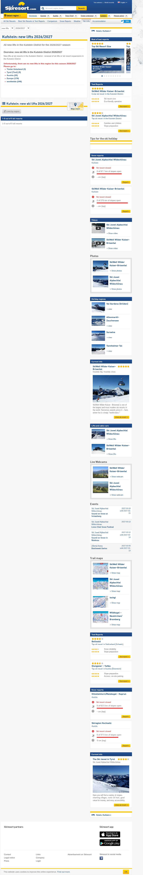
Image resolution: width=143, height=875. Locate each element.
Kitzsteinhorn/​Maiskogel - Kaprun (109, 694)
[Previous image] (94, 60)
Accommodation (99, 21)
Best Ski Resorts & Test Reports (31, 21)
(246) (14, 81)
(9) (14, 72)
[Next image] (128, 60)
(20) (12, 75)
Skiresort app (107, 827)
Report (125, 182)
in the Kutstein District (114, 94)
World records (109, 2)
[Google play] (110, 845)
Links (38, 854)
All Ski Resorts (9, 21)
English (123, 2)
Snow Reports (65, 21)
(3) (16, 69)
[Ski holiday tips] (125, 21)
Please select (119, 16)
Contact (7, 854)
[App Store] (110, 838)
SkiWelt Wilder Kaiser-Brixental (108, 189)
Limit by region (12, 111)
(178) (13, 78)
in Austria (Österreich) (112, 669)
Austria (94, 697)
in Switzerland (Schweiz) (113, 644)
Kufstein (95, 163)
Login (38, 861)
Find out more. (63, 872)
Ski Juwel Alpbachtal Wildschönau (109, 160)
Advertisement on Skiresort (80, 854)
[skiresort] (19, 7)
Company (40, 858)
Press (6, 861)
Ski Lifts (86, 21)
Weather (77, 21)
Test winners (98, 2)
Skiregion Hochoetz (101, 723)
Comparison (52, 21)
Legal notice (9, 858)
